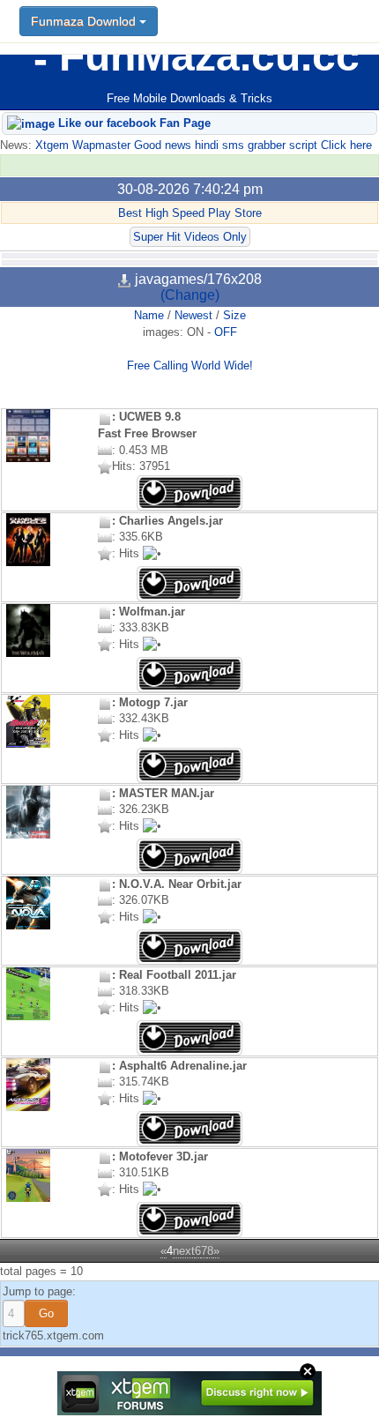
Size (234, 315)
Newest (193, 315)
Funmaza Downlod (85, 21)
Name (149, 315)
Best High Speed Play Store (190, 213)
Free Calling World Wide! (190, 365)
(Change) (189, 294)
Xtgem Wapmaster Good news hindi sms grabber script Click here (202, 145)
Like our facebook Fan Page (133, 123)
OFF (225, 332)
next (184, 1250)
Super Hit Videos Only (190, 236)
